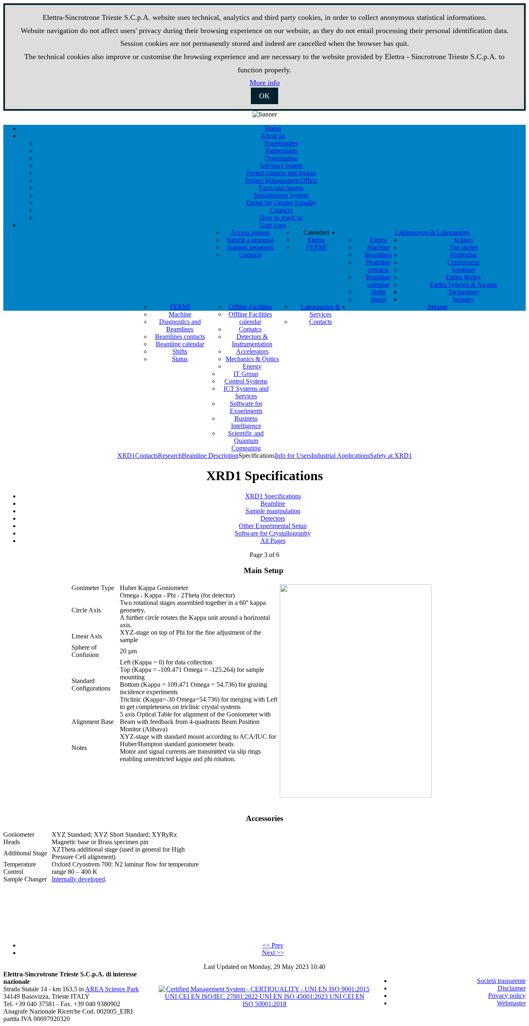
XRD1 (126, 455)
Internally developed (78, 879)
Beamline (272, 503)
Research (170, 455)
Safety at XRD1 (391, 455)
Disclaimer (512, 988)
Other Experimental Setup (273, 525)
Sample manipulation (272, 510)
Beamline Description (210, 455)
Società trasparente (501, 980)
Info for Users (293, 455)
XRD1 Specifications (273, 496)
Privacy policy (507, 995)
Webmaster (511, 1003)
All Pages (273, 540)
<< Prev (273, 945)
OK (264, 96)
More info (265, 83)
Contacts (146, 455)
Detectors (272, 518)
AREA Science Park (112, 989)
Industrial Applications (340, 455)
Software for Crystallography (273, 533)
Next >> (273, 952)
